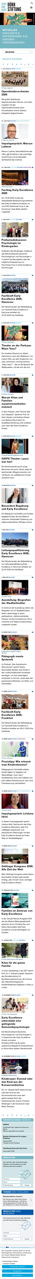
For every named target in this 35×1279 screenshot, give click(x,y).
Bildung (12, 69)
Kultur (18, 69)
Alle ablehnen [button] (17, 1271)
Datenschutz (6, 1257)
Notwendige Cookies (10, 1261)
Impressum (15, 1257)
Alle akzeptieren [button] (17, 1275)
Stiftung (13, 167)
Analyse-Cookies (9, 1263)
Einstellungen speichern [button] (17, 1266)
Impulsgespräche (23, 121)
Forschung (27, 167)
